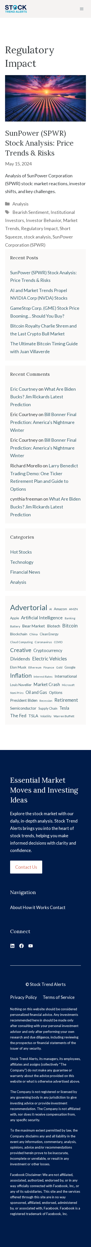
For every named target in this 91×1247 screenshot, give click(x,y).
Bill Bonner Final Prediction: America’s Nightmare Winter (43, 422)
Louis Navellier (21, 685)
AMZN (73, 609)
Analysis (20, 204)
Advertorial (28, 607)
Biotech (53, 626)
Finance (48, 667)
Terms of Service (59, 997)
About (16, 907)
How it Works (36, 907)
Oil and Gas (36, 692)
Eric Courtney (24, 389)
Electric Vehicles (49, 658)
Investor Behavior (43, 220)
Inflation (21, 675)
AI (50, 609)
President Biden (23, 700)
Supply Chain (47, 708)
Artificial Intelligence (42, 617)
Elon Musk (18, 667)
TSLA (33, 715)
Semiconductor (23, 708)
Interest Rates (43, 676)
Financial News (25, 572)
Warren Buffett (64, 716)
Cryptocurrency (47, 650)
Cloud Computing (21, 642)
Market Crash (47, 684)
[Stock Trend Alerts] (16, 9)
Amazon (60, 609)
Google (69, 667)
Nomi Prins (17, 692)
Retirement (66, 700)
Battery (15, 626)
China (33, 634)
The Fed (18, 715)
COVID (58, 642)
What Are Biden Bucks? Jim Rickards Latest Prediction (43, 396)
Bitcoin (70, 625)
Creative (20, 649)
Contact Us (26, 867)
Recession (45, 700)
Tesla (64, 708)
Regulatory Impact (39, 228)
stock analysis (37, 237)
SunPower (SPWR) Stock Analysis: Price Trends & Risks (39, 143)
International (66, 676)
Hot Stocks (21, 552)
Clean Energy (49, 634)
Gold (59, 667)
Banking (70, 618)
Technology (21, 562)
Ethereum (34, 667)
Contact (57, 907)
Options (55, 692)
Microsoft (68, 685)
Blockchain (18, 634)
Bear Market (33, 625)
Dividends (20, 658)
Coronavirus (43, 642)
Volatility (46, 716)
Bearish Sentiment (30, 212)
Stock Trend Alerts (48, 984)
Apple (14, 618)
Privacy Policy (23, 997)
